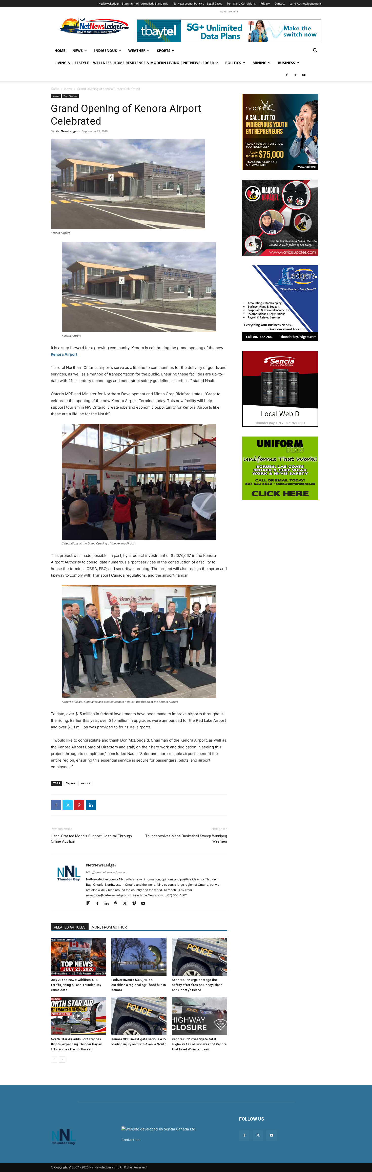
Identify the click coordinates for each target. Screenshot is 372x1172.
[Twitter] (295, 75)
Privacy (265, 3)
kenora (85, 783)
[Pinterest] (79, 805)
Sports (163, 50)
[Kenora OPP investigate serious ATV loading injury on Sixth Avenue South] (139, 1016)
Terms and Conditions (241, 3)
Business (286, 62)
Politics (233, 62)
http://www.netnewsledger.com (106, 872)
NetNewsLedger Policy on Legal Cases (197, 3)
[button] (315, 51)
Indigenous (105, 50)
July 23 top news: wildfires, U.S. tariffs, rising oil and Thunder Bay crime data (76, 985)
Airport (70, 783)
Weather (137, 50)
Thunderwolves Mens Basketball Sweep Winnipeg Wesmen (186, 839)
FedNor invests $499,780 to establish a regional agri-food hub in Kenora (138, 985)
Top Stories (70, 96)
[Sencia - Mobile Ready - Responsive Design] (280, 389)
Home (59, 50)
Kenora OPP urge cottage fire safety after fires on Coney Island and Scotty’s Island (197, 985)
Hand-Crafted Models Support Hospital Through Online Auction (91, 839)
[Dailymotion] (90, 904)
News (77, 50)
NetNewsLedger (66, 131)
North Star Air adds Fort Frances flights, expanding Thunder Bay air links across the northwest (76, 1044)
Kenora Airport (64, 354)
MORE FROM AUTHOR (109, 927)
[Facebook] (287, 75)
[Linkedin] (91, 805)
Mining (259, 62)
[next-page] (62, 1059)
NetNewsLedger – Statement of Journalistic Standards (133, 3)
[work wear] (280, 218)
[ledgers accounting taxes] (280, 303)
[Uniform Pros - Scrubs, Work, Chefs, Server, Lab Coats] (280, 468)
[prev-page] (54, 1059)
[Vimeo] (136, 904)
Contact (280, 3)
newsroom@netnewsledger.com (168, 1139)
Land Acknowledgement (305, 3)
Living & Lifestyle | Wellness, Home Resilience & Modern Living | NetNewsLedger (134, 62)
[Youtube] (304, 75)
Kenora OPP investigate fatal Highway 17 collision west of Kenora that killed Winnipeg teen (199, 1044)
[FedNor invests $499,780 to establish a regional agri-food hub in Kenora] (139, 957)
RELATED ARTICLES (70, 927)
